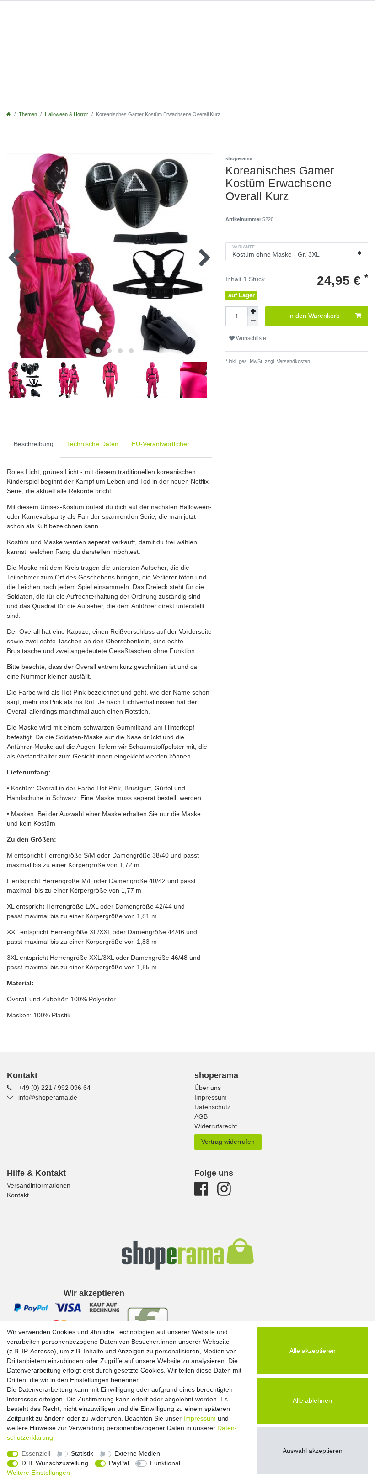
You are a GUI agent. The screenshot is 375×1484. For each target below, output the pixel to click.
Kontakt (18, 1195)
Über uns (207, 1087)
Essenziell (35, 1453)
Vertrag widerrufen (228, 1141)
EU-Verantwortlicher (160, 443)
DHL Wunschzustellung (54, 1463)
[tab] (33, 444)
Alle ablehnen (312, 1400)
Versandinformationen (38, 1185)
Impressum (210, 1097)
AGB (201, 1116)
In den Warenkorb (314, 315)
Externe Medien (137, 1453)
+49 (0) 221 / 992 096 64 (54, 1087)
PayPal (119, 1463)
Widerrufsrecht (215, 1126)
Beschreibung (34, 443)
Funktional (165, 1463)
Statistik (82, 1453)
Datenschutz (212, 1106)
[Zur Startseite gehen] (8, 114)
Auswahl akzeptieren (313, 1450)
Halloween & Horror (66, 114)
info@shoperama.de (47, 1097)
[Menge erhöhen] (252, 311)
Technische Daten (92, 443)
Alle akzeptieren (312, 1350)
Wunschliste (250, 338)
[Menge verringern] (252, 321)
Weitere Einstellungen (38, 1472)
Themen (28, 114)
